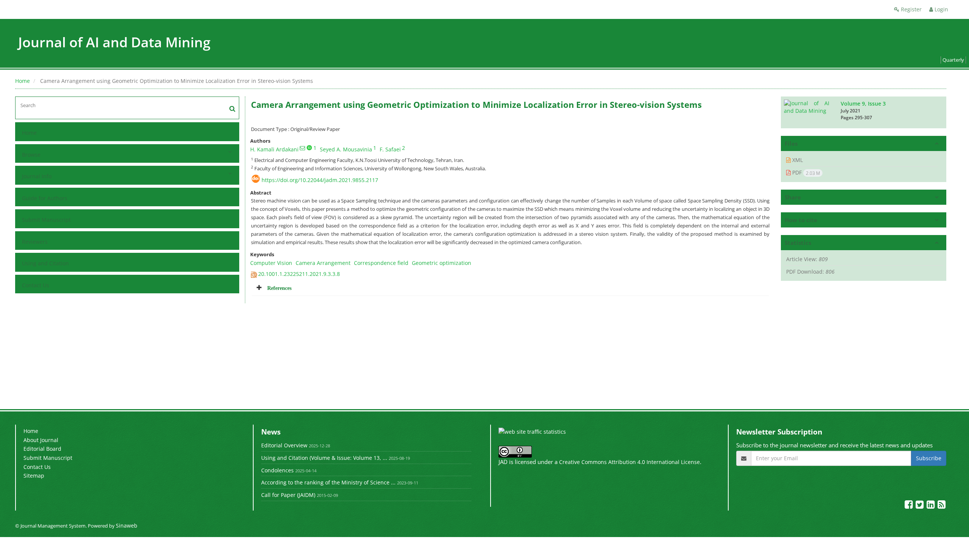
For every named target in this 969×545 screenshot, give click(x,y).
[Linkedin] (931, 505)
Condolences (277, 470)
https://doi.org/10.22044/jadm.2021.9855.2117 (320, 180)
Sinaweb (126, 525)
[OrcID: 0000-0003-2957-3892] (309, 147)
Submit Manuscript (46, 219)
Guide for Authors (44, 198)
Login (940, 9)
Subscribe (928, 458)
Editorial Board (42, 448)
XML (797, 160)
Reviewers (35, 241)
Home (22, 80)
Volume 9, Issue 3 (863, 103)
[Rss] (941, 505)
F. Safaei (390, 149)
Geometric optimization (441, 262)
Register (910, 9)
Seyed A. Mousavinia (346, 149)
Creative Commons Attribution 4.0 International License (629, 462)
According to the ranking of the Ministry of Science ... (328, 482)
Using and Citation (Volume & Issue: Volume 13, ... (324, 457)
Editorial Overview (284, 445)
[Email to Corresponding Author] (302, 148)
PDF (805, 172)
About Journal (40, 440)
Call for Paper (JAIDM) (288, 494)
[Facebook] (909, 505)
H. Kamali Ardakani (274, 149)
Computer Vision (271, 262)
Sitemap (33, 475)
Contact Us (35, 285)
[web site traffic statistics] (532, 431)
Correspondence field (381, 262)
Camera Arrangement (323, 262)
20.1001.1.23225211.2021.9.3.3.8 (299, 273)
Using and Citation (45, 263)
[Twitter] (920, 505)
